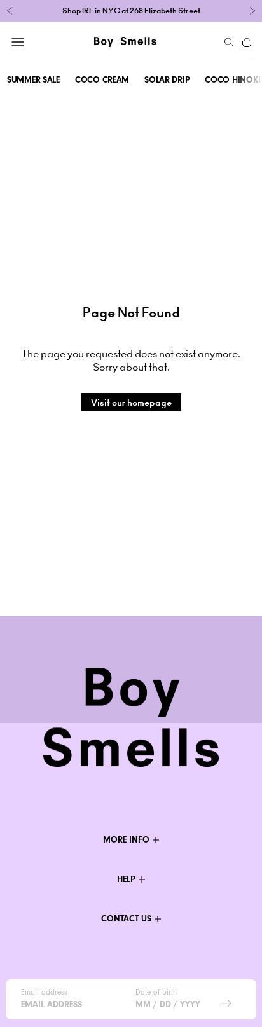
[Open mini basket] (247, 42)
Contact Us (126, 919)
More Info (126, 840)
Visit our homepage (131, 402)
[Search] (228, 42)
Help (126, 879)
